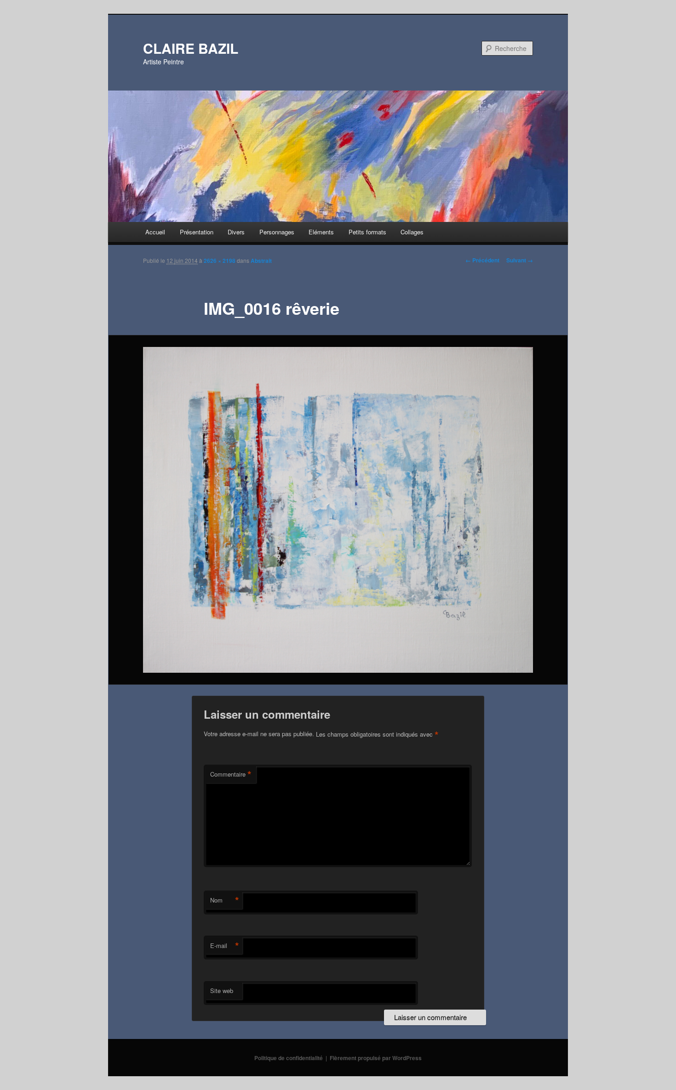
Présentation (196, 231)
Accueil (155, 231)
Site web (221, 990)
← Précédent (482, 260)
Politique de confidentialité (288, 1058)
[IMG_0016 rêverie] (338, 510)
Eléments (321, 231)
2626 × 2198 (219, 260)
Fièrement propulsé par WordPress (376, 1058)
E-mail (224, 945)
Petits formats (367, 231)
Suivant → (519, 260)
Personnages (276, 231)
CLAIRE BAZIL (190, 48)
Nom (224, 900)
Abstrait (261, 260)
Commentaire (231, 774)
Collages (412, 231)
